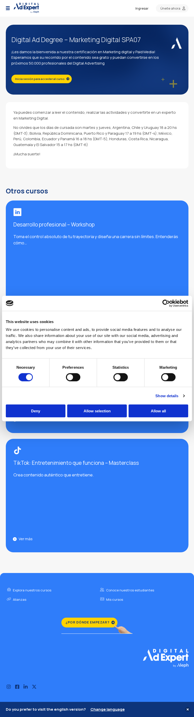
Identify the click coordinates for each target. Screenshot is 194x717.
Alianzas (19, 599)
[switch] (73, 377)
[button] (8, 8)
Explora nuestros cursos (31, 590)
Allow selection (97, 411)
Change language (107, 709)
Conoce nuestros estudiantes (129, 590)
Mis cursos (114, 599)
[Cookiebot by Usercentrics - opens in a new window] (166, 303)
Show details (166, 395)
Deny (35, 411)
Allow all (158, 411)
